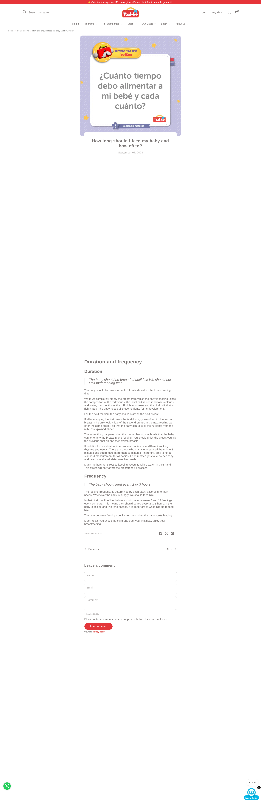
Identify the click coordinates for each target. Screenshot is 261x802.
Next (170, 549)
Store (131, 23)
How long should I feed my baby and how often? (53, 31)
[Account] (229, 12)
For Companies (111, 23)
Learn (164, 23)
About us (181, 23)
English (216, 12)
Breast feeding (23, 31)
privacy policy (99, 632)
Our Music (148, 23)
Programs (89, 23)
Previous (93, 549)
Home (75, 23)
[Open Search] (24, 12)
